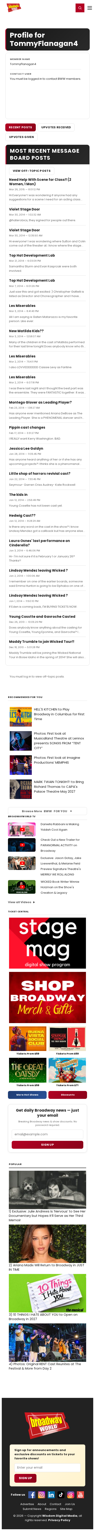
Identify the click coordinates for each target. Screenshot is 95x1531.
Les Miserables (22, 305)
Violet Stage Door (24, 209)
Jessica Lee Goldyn (26, 448)
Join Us (70, 1504)
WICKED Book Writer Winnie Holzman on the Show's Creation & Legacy (60, 887)
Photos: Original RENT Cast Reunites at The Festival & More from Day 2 (45, 1366)
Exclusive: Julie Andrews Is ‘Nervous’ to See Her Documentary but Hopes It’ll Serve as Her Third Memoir (47, 1215)
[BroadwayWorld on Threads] (71, 1495)
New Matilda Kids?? (26, 331)
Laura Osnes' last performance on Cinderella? (39, 542)
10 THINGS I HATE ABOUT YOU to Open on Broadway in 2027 (43, 1316)
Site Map (66, 1509)
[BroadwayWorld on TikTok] (61, 1495)
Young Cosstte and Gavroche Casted (42, 616)
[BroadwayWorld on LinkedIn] (51, 1495)
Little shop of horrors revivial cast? (39, 473)
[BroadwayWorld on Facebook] (32, 1495)
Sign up (47, 1145)
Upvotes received (56, 127)
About (42, 1504)
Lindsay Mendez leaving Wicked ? (38, 570)
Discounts (68, 1094)
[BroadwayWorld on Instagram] (42, 1495)
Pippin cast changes (27, 427)
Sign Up (25, 1478)
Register (56, 7)
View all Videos (19, 902)
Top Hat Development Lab (32, 255)
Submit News (32, 1509)
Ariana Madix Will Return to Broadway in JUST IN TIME (46, 1267)
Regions (51, 1509)
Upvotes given (21, 137)
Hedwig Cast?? (22, 515)
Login (68, 7)
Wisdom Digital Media (59, 1516)
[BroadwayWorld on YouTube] (80, 1495)
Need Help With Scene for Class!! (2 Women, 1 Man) (40, 181)
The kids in (18, 494)
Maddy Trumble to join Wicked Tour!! (41, 641)
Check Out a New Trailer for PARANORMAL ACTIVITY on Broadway (60, 845)
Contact (55, 1504)
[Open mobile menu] (89, 8)
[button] (80, 8)
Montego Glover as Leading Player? (40, 402)
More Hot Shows (27, 1094)
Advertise (27, 1504)
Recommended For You (25, 697)
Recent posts (20, 127)
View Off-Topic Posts (32, 171)
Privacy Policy (59, 1520)
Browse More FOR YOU (44, 811)
